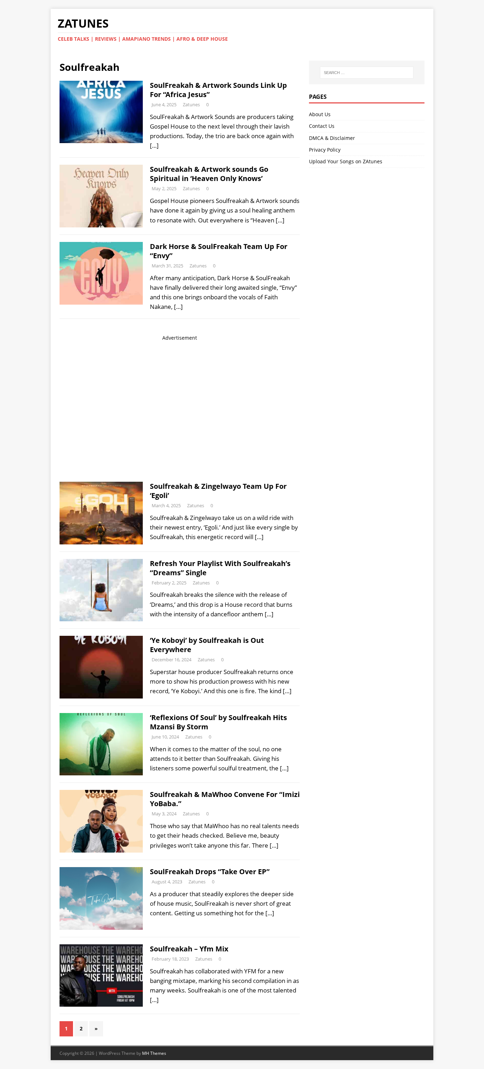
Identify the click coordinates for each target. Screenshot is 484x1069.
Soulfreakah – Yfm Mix (189, 949)
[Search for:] (367, 73)
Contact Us (321, 126)
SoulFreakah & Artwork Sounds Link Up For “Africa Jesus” (218, 89)
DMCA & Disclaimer (332, 138)
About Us (320, 114)
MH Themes (154, 1053)
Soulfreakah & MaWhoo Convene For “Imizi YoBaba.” (225, 799)
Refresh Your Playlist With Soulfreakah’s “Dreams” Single (220, 568)
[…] (154, 145)
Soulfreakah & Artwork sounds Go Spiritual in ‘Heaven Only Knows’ (209, 173)
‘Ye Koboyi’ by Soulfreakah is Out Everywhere (207, 644)
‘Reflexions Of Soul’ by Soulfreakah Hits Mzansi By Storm (218, 722)
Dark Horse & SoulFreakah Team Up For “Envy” (218, 251)
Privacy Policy (325, 149)
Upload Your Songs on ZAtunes (345, 161)
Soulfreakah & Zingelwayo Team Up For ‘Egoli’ (218, 490)
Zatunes (191, 104)
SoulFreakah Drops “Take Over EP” (210, 871)
